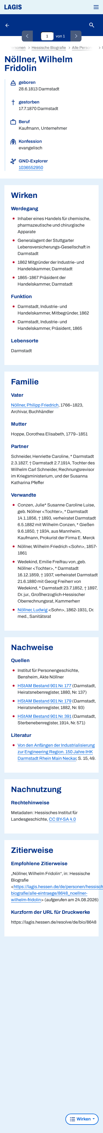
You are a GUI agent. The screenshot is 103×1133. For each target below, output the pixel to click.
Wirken (83, 1119)
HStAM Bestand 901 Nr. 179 (44, 701)
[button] (96, 7)
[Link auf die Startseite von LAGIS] (31, 7)
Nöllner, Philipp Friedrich (35, 405)
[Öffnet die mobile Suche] (92, 25)
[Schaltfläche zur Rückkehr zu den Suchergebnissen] (7, 25)
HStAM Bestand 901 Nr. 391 (44, 716)
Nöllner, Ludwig (33, 609)
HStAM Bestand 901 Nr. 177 (44, 685)
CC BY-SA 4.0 (62, 819)
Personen (17, 48)
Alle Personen (84, 48)
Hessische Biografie (49, 48)
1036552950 (31, 167)
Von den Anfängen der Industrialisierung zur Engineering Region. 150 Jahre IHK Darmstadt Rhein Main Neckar (56, 752)
